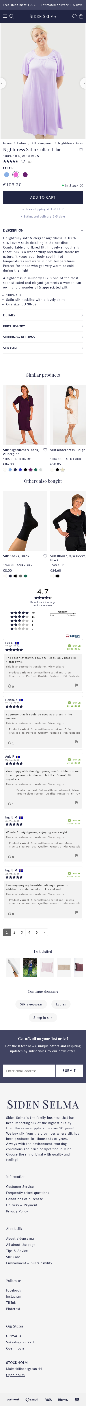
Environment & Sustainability (29, 1263)
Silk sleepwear (42, 143)
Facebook (13, 1290)
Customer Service (20, 1186)
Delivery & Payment (21, 1205)
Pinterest (13, 1308)
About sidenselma (20, 1238)
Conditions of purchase (24, 1199)
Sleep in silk (43, 1017)
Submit (69, 1070)
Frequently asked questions (27, 1192)
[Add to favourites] (81, 150)
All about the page (20, 1244)
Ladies (21, 143)
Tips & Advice (17, 1250)
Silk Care (13, 1257)
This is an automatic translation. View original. (36, 666)
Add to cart (43, 197)
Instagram (14, 1296)
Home (7, 143)
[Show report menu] (77, 685)
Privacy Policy (17, 1211)
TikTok (11, 1302)
